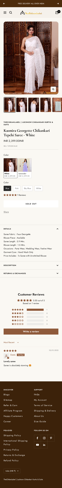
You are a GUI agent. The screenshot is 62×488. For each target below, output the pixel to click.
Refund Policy (11, 460)
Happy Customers (13, 416)
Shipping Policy (12, 435)
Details (7, 229)
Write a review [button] (31, 331)
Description (10, 265)
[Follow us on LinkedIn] (44, 444)
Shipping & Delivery (45, 410)
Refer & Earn (10, 405)
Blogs (7, 394)
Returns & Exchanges (15, 273)
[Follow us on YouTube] (37, 444)
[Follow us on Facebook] (37, 438)
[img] (10, 350)
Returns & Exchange (14, 455)
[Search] (10, 12)
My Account (40, 399)
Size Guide (40, 421)
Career (7, 421)
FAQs (37, 394)
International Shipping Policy (16, 442)
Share (6, 211)
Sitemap (8, 399)
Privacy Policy (11, 449)
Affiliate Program (13, 410)
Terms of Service (43, 405)
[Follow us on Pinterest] (51, 438)
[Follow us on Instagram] (44, 438)
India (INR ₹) (11, 471)
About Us (39, 416)
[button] (10, 195)
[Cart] (56, 12)
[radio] (10, 168)
